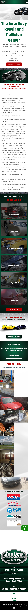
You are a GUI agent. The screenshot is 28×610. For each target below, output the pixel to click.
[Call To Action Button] (24, 528)
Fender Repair (14, 300)
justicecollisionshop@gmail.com (14, 589)
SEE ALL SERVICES (14, 309)
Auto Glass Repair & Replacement (14, 283)
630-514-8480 (9, 119)
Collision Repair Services (14, 596)
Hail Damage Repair (14, 266)
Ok (14, 607)
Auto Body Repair (14, 214)
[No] (26, 605)
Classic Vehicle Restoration (14, 249)
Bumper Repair (14, 231)
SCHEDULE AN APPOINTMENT (14, 64)
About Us (14, 598)
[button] (27, 2)
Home (14, 594)
